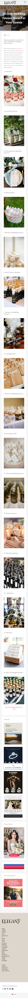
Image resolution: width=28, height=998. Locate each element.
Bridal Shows (4, 954)
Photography (4, 947)
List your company (5, 970)
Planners (3, 949)
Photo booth (4, 946)
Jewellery (4, 930)
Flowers (3, 940)
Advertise (3, 965)
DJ (2, 937)
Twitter (5, 989)
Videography (4, 960)
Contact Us (4, 966)
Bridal (3, 951)
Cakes (3, 941)
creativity (19, 48)
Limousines (4, 943)
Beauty (3, 928)
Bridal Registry (5, 950)
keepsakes (13, 65)
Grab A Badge (4, 969)
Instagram (7, 989)
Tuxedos (3, 959)
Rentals (3, 938)
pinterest (10, 989)
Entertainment (5, 935)
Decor (3, 934)
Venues (3, 953)
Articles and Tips (5, 968)
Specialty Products (5, 956)
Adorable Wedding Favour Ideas (14, 708)
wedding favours (19, 50)
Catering (3, 957)
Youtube (13, 989)
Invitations (4, 931)
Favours (3, 932)
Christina (8, 35)
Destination (4, 944)
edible (17, 61)
